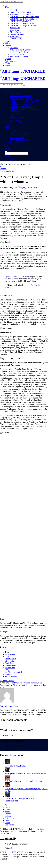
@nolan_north (23, 276)
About (7, 65)
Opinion (8, 59)
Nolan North (15, 28)
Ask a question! (11, 61)
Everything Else (16, 39)
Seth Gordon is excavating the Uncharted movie (23, 781)
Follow (7, 156)
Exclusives (14, 48)
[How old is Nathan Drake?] (7, 764)
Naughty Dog (10, 665)
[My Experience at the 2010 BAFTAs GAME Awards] (7, 771)
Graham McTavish (17, 34)
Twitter (12, 160)
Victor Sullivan (11, 676)
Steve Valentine (16, 37)
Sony (7, 670)
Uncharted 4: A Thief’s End (20, 12)
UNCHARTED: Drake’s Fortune (23, 21)
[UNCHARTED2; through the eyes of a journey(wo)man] (7, 796)
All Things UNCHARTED (12, 852)
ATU (7, 656)
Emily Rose (14, 30)
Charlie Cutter (10, 659)
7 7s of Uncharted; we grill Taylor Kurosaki (26, 683)
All (6, 6)
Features (8, 45)
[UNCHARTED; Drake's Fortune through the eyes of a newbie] (7, 786)
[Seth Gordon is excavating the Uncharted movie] (7, 779)
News (7, 8)
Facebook (13, 158)
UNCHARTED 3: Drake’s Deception (24, 17)
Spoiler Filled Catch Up (19, 52)
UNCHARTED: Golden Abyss (22, 23)
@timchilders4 (11, 276)
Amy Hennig (10, 654)
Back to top (9, 825)
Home (2, 166)
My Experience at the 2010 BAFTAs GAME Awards (26, 773)
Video (7, 43)
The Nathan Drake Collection (21, 14)
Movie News (15, 10)
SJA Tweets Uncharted (19, 56)
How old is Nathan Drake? (15, 766)
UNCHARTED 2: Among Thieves (23, 19)
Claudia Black (15, 32)
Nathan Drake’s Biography (20, 50)
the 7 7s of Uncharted (13, 672)
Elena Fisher (10, 661)
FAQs (7, 63)
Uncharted (9, 674)
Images (7, 41)
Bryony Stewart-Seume (29, 188)
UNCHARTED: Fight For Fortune (23, 25)
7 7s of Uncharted (17, 54)
